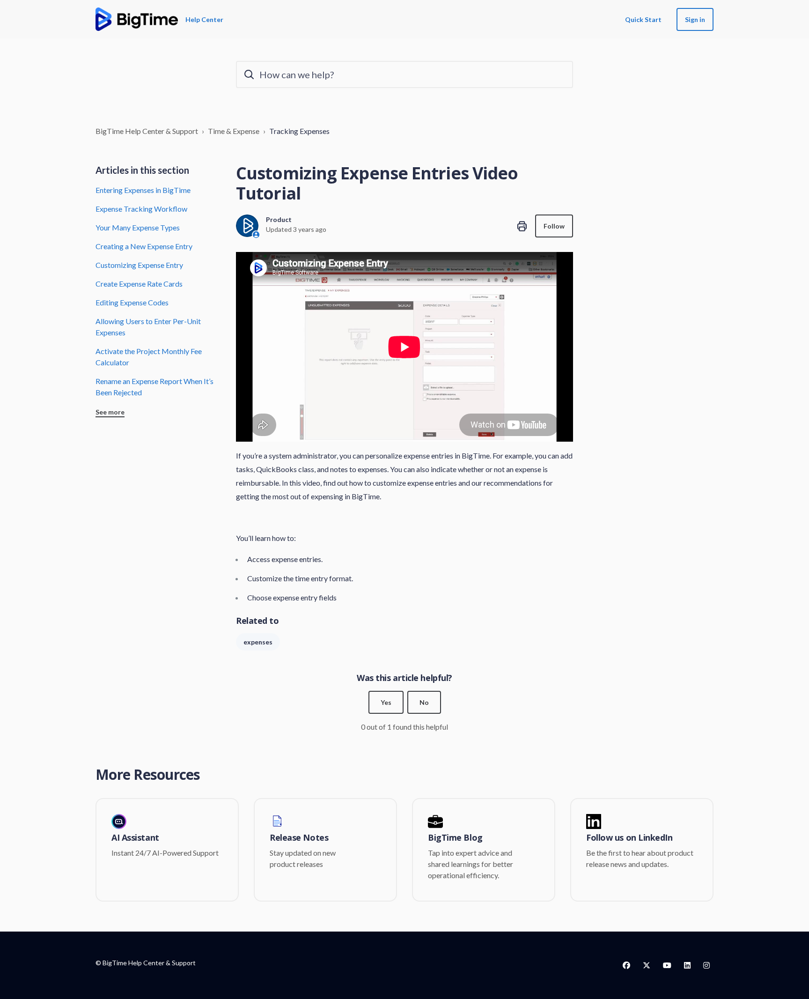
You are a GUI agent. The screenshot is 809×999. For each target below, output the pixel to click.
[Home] (137, 19)
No (424, 702)
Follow (554, 226)
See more (110, 412)
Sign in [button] (695, 19)
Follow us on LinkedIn (629, 838)
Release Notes (299, 838)
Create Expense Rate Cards (139, 283)
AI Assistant (135, 838)
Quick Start (643, 19)
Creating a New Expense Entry (144, 246)
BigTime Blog (455, 838)
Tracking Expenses (299, 130)
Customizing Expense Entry (139, 264)
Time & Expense (233, 130)
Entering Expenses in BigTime (143, 189)
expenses (257, 642)
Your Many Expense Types (138, 227)
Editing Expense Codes (132, 302)
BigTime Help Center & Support (147, 130)
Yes (386, 702)
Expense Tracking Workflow (141, 208)
